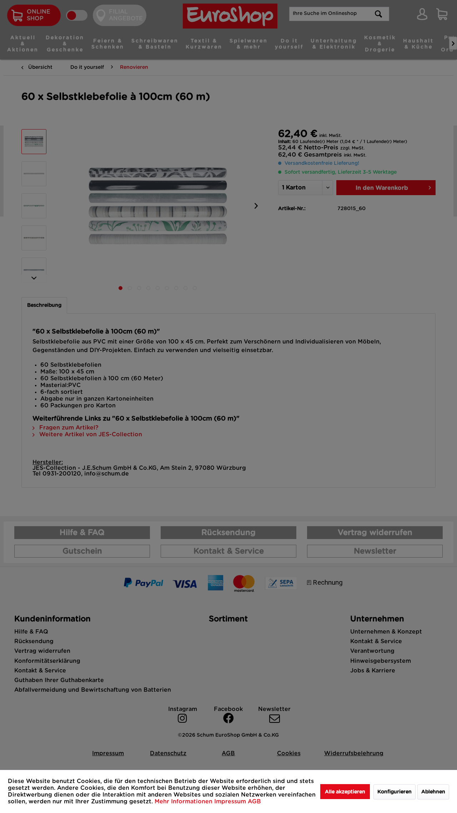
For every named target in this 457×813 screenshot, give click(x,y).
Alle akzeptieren (345, 791)
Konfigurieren (394, 791)
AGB (254, 801)
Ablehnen (433, 791)
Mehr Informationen (184, 801)
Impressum (231, 801)
